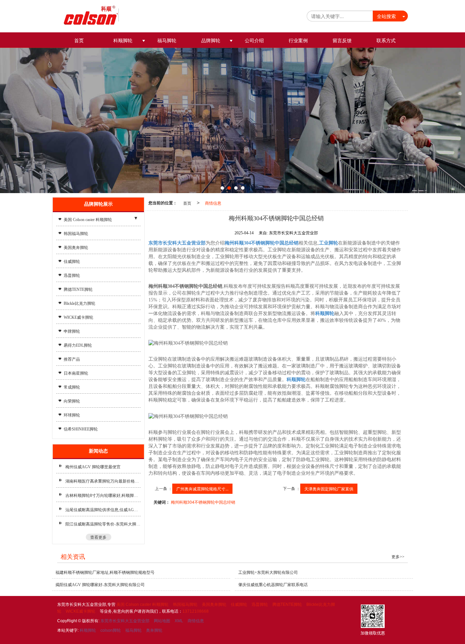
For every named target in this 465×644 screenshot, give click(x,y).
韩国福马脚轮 (76, 233)
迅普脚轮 (72, 275)
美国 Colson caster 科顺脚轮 (88, 219)
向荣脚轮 (72, 401)
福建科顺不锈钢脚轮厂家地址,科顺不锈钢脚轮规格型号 (105, 572)
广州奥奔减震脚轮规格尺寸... (202, 488)
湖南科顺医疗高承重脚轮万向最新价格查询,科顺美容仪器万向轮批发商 (103, 481)
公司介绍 (254, 40)
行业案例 (298, 40)
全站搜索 (386, 16)
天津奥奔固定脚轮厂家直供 (328, 488)
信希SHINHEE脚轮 (81, 429)
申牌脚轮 (72, 331)
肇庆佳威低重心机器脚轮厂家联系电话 (273, 584)
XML (179, 620)
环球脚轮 (72, 415)
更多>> (397, 556)
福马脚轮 (166, 40)
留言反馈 (342, 40)
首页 (79, 40)
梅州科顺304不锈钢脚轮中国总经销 (203, 502)
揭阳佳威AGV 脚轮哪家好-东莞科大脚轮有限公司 (100, 584)
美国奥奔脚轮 (76, 247)
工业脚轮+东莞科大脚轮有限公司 (268, 572)
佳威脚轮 (72, 261)
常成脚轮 (72, 387)
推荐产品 (72, 359)
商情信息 (213, 203)
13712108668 (195, 611)
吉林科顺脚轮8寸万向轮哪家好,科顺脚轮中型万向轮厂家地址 (103, 495)
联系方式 (386, 40)
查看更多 (98, 537)
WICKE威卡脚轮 (78, 317)
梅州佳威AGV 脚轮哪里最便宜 (93, 467)
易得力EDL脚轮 (78, 345)
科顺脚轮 (122, 40)
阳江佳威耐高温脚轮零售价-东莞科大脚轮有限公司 (103, 524)
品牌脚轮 (210, 40)
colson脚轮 (110, 630)
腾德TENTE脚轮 (78, 289)
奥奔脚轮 (154, 630)
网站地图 (162, 620)
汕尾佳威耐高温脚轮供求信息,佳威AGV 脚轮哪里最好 (103, 509)
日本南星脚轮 (76, 373)
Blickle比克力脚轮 (79, 303)
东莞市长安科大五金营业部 (124, 620)
